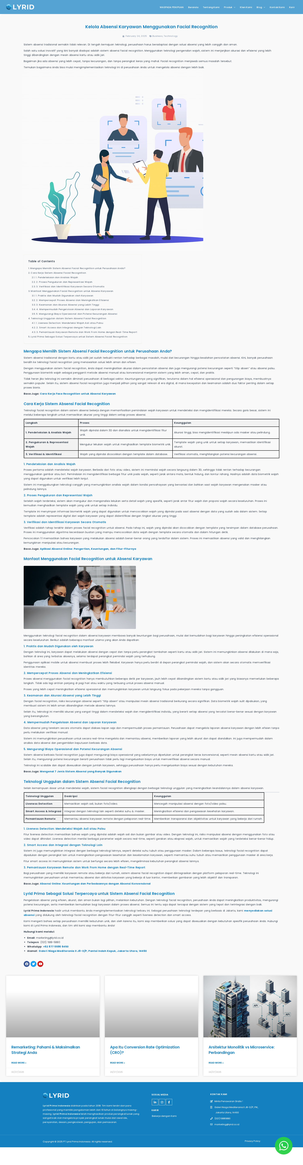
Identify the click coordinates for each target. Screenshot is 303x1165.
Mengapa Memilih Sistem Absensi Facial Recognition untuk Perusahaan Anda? (77, 268)
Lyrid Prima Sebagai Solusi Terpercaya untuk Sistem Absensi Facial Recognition (79, 336)
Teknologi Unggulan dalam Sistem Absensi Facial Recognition (68, 318)
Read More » (18, 1062)
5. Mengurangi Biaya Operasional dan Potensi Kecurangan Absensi (76, 314)
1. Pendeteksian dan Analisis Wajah (57, 277)
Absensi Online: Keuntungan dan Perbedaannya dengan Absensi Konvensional (95, 883)
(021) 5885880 (221, 1118)
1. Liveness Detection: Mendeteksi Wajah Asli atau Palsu (69, 323)
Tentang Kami (211, 7)
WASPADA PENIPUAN (172, 7)
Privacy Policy (252, 1141)
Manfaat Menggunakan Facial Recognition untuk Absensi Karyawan (72, 291)
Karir (292, 7)
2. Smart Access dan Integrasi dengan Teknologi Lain (68, 327)
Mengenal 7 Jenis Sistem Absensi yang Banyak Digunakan (81, 771)
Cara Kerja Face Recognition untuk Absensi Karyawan (78, 393)
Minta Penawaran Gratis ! (228, 1101)
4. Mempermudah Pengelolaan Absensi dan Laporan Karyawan (74, 309)
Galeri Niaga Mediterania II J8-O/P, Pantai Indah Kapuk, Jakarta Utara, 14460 (93, 951)
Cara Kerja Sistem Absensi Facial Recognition (58, 273)
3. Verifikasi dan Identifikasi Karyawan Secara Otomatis (70, 286)
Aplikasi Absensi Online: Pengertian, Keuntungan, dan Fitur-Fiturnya (88, 549)
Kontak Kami (277, 7)
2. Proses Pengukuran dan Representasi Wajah (64, 282)
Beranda (193, 7)
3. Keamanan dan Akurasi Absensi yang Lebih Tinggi (67, 304)
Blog (259, 7)
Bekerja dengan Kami (164, 1116)
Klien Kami (246, 7)
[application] (233, 7)
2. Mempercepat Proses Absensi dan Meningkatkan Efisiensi (72, 300)
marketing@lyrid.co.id (226, 1124)
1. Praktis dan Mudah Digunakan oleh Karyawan (64, 295)
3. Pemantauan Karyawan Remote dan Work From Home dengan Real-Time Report (86, 332)
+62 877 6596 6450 (56, 946)
